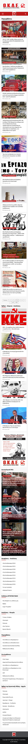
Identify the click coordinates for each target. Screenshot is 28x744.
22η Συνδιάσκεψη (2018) (9, 569)
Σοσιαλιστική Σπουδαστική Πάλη (11, 645)
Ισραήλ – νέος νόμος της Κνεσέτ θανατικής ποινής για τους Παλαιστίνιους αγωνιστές (12, 500)
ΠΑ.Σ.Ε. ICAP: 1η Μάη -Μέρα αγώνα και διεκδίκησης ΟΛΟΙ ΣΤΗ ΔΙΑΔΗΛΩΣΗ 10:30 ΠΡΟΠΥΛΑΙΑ (13, 41)
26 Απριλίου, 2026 (7, 44)
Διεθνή (4, 712)
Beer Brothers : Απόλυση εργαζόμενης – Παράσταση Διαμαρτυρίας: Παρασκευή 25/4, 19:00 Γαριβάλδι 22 (13, 68)
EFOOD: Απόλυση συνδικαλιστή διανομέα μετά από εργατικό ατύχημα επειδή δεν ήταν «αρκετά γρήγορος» (14, 95)
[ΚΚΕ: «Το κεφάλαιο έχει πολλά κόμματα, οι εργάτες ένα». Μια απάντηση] (14, 317)
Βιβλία (4, 603)
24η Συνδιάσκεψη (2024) (9, 563)
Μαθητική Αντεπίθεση (8, 648)
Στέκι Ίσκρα (6, 659)
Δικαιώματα (6, 709)
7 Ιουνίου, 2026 (6, 429)
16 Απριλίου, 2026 (7, 132)
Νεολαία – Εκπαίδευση (8, 706)
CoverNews (22, 739)
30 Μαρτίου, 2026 (7, 210)
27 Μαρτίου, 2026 (7, 267)
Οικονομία (5, 620)
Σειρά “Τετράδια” (7, 606)
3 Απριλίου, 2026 (7, 158)
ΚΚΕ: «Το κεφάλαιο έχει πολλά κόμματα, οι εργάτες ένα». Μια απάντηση (13, 328)
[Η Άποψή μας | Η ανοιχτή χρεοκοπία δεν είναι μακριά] (14, 341)
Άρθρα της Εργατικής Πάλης (8, 345)
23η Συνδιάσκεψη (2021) (9, 566)
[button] (2, 14)
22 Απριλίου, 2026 (7, 98)
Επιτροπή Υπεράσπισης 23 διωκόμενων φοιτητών (13, 679)
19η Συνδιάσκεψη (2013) (9, 578)
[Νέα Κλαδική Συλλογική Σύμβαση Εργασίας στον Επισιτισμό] (14, 169)
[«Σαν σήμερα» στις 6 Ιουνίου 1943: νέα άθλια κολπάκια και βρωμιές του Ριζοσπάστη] (14, 389)
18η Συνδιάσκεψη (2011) (9, 581)
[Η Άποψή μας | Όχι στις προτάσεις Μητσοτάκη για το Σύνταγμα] (14, 415)
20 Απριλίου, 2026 (7, 537)
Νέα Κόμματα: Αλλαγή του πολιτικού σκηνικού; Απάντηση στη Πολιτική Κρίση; (14, 376)
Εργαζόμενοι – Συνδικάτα (9, 703)
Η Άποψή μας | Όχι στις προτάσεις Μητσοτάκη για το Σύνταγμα (11, 426)
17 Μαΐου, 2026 (6, 503)
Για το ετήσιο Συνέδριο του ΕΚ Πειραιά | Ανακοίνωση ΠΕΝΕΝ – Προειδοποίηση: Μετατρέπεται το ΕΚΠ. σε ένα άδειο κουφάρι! (13, 263)
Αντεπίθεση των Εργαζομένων (9, 35)
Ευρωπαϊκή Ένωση (8, 697)
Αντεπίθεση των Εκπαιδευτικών (11, 642)
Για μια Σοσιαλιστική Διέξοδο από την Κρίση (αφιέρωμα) (14, 723)
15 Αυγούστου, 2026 (7, 331)
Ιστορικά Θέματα (7, 715)
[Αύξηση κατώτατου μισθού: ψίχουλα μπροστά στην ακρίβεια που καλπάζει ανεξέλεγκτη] (14, 194)
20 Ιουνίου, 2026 (7, 379)
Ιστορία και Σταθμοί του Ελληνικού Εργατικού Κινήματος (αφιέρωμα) (11, 718)
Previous (5, 300)
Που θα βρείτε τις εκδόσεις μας (10, 600)
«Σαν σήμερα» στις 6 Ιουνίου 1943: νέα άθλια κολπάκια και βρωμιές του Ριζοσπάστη (13, 401)
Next (17, 302)
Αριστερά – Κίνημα (7, 700)
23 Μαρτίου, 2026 (7, 294)
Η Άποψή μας (18, 345)
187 (13, 302)
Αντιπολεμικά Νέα (7, 476)
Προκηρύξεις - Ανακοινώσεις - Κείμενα (11, 89)
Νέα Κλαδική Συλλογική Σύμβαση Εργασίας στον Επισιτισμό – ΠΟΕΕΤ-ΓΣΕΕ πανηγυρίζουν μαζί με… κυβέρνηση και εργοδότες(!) (13, 234)
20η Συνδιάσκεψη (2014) (9, 575)
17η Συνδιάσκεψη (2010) (9, 584)
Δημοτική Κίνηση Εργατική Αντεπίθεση (13, 662)
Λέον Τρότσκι (6, 626)
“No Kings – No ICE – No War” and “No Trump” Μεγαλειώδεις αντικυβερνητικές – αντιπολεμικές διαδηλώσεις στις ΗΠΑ (13, 549)
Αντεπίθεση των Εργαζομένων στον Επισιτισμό (12, 669)
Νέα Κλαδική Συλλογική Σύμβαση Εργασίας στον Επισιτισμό (12, 180)
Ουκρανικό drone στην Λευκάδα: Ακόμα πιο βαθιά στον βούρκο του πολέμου (13, 516)
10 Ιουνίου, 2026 (7, 405)
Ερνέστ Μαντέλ (7, 629)
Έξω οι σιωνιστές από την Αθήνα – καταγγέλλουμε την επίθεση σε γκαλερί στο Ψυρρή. (13, 533)
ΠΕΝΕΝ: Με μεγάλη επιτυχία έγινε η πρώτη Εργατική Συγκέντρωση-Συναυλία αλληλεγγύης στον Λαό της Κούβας (14, 291)
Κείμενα (4, 323)
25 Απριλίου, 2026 (7, 71)
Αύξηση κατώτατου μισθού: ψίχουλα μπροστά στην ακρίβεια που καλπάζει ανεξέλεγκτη (13, 206)
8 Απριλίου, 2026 (7, 554)
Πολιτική (5, 623)
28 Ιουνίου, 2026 (7, 355)
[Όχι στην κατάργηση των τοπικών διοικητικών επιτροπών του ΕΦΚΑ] (14, 144)
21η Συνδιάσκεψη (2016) (9, 572)
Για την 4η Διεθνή (7, 587)
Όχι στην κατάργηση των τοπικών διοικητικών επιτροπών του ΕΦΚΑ (12, 155)
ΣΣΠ (4, 673)
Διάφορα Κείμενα (7, 590)
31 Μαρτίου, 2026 (7, 183)
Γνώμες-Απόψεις (7, 617)
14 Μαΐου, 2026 (6, 520)
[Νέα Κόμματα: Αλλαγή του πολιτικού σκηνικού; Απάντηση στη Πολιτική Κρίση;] (14, 365)
